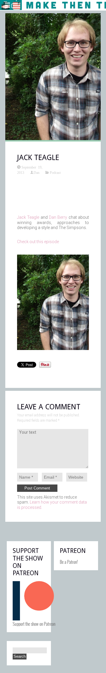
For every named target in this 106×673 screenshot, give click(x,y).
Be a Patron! (69, 561)
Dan (36, 172)
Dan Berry (58, 217)
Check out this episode (38, 241)
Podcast (55, 172)
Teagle (33, 217)
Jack (21, 217)
